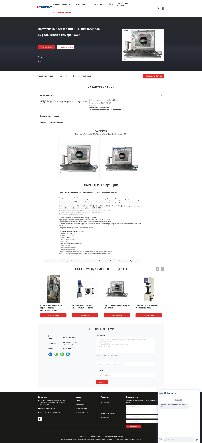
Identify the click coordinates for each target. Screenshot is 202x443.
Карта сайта (82, 436)
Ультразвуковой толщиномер (106, 408)
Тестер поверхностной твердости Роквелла (62, 261)
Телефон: (100, 371)
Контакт (102, 382)
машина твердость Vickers (94, 261)
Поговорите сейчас (65, 47)
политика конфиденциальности (113, 436)
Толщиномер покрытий (108, 413)
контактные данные (82, 412)
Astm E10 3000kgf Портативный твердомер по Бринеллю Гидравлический (149, 307)
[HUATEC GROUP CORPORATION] (44, 7)
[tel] (74, 354)
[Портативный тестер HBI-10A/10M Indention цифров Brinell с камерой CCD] (143, 44)
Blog (111, 4)
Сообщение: (101, 335)
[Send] (196, 439)
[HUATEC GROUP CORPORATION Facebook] (40, 419)
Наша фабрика (80, 404)
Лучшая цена (46, 47)
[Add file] (160, 439)
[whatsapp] (56, 354)
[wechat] (62, 354)
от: (98, 360)
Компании (79, 400)
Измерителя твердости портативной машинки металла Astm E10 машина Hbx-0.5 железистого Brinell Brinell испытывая (116, 310)
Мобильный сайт (95, 436)
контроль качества (81, 408)
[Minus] (196, 393)
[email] (50, 354)
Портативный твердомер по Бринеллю (124, 261)
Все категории (105, 417)
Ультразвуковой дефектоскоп (106, 402)
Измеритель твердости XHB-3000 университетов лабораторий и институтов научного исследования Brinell (52, 310)
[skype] (68, 354)
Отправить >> (134, 426)
